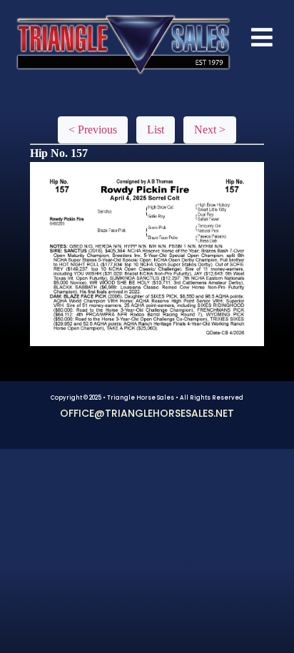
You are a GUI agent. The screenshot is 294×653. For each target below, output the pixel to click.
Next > (209, 129)
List (155, 129)
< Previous (93, 129)
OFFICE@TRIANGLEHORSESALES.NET (147, 413)
